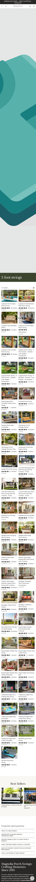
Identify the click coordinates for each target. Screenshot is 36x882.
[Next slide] (33, 799)
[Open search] (6, 6)
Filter (5, 288)
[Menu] (2, 6)
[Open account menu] (30, 6)
